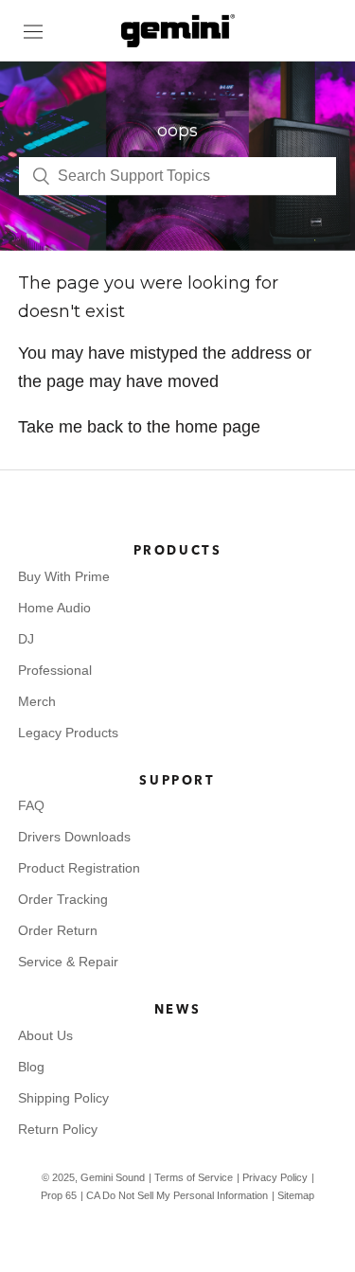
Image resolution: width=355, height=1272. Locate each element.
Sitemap (295, 1195)
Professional (55, 670)
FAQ (31, 805)
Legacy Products (68, 732)
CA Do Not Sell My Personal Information (177, 1195)
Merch (37, 701)
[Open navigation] (33, 31)
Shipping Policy (63, 1097)
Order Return (58, 930)
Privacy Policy (275, 1177)
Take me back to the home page (139, 426)
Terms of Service (193, 1177)
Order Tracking (63, 899)
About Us (45, 1035)
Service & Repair (68, 961)
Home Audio (54, 607)
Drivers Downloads (74, 836)
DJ (26, 638)
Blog (31, 1066)
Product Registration (79, 867)
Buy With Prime (64, 576)
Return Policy (58, 1129)
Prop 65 (59, 1195)
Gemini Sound (112, 1177)
